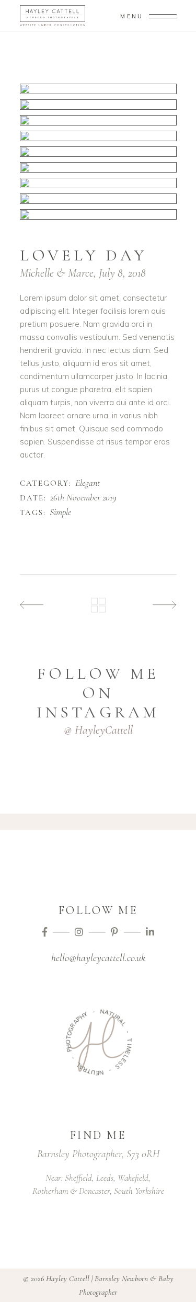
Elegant (87, 483)
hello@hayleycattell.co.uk (98, 958)
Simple (60, 512)
